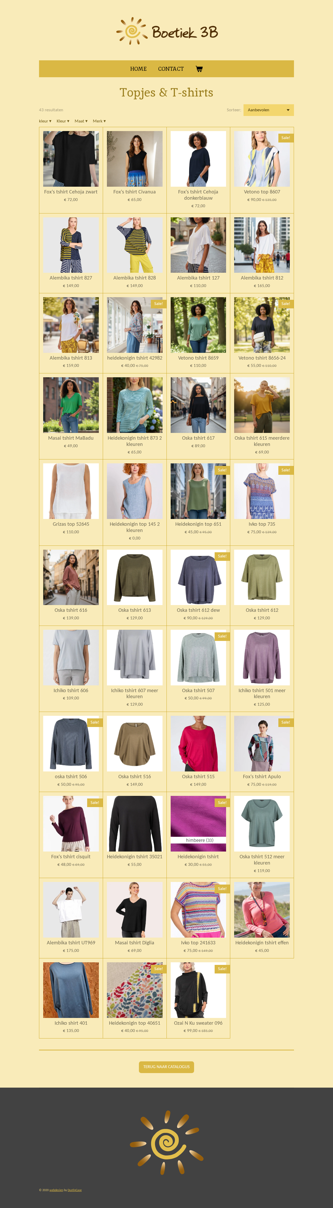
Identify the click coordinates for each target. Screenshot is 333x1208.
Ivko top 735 (262, 524)
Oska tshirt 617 (198, 438)
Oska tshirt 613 (134, 610)
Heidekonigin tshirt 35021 (134, 857)
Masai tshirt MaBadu (71, 438)
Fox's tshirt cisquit (71, 857)
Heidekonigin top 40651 (134, 1023)
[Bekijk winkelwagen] (199, 69)
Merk (99, 121)
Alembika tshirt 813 (71, 358)
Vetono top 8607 (262, 192)
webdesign (56, 1190)
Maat (81, 121)
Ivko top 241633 (198, 943)
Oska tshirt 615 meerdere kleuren (262, 441)
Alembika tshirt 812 (262, 278)
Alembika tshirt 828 (134, 278)
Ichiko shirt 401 (71, 1023)
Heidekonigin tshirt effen (262, 943)
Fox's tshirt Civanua (134, 192)
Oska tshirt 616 (71, 610)
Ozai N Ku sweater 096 (198, 1023)
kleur (45, 121)
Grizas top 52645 (71, 524)
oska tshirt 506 (71, 777)
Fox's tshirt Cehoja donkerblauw (198, 195)
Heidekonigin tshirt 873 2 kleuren (135, 441)
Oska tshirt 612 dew (198, 610)
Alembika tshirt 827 (71, 278)
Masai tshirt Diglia (134, 943)
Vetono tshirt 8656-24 (262, 358)
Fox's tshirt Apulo (262, 777)
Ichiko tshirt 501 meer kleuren (262, 694)
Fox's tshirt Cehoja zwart (71, 192)
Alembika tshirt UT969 (71, 943)
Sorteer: (234, 110)
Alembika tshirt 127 (198, 278)
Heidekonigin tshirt (198, 857)
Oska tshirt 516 (134, 777)
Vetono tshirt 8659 (198, 358)
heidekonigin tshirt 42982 (134, 358)
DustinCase (75, 1190)
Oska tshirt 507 (198, 690)
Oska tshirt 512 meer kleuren (262, 860)
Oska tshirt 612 (262, 610)
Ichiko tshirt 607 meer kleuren (134, 694)
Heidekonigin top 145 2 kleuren (135, 527)
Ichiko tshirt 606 (71, 690)
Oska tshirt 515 (198, 777)
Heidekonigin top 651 (198, 524)
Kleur (63, 121)
